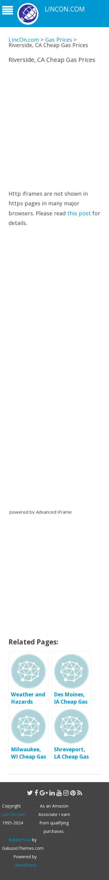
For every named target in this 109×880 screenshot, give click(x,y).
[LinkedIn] (52, 792)
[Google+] (44, 792)
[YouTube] (59, 792)
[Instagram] (66, 792)
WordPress (26, 865)
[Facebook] (36, 792)
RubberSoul (19, 840)
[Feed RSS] (79, 792)
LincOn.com (65, 9)
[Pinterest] (73, 792)
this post (79, 213)
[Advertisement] (54, 125)
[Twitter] (30, 792)
